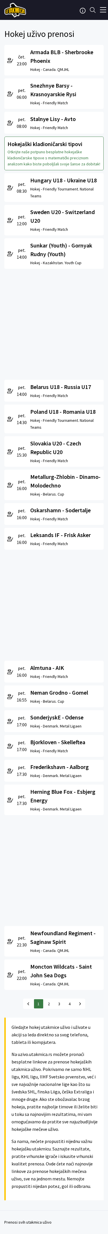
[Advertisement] (54, 323)
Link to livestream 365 (15, 10)
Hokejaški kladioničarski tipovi (44, 144)
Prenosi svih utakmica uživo (28, 1222)
